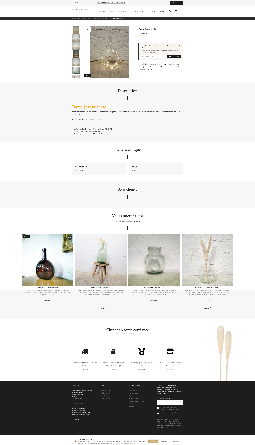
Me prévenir (174, 56)
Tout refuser (164, 441)
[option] (76, 30)
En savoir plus (132, 443)
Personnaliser (175, 441)
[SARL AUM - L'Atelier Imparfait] (81, 11)
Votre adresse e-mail (163, 398)
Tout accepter (153, 441)
